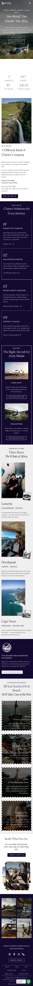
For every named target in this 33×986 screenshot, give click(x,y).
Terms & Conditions (21, 978)
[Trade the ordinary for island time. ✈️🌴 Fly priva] (9, 908)
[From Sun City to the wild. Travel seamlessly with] (9, 928)
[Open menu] (29, 3)
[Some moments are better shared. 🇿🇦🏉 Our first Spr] (24, 908)
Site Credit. (27, 984)
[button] (9, 954)
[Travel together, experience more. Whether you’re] (24, 928)
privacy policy (10, 978)
